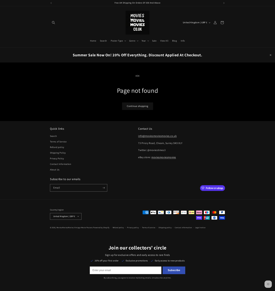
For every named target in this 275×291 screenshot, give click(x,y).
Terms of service (148, 227)
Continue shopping (137, 106)
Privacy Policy (57, 158)
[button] (53, 22)
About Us (55, 169)
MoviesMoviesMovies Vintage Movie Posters (74, 227)
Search (53, 135)
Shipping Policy (58, 152)
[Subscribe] (103, 188)
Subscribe (174, 270)
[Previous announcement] (51, 3)
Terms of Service (58, 141)
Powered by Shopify (101, 227)
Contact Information (60, 163)
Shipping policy (165, 227)
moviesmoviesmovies (163, 157)
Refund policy (57, 147)
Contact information (183, 227)
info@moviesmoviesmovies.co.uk (157, 135)
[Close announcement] (270, 55)
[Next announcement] (223, 3)
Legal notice (200, 227)
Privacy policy (133, 227)
